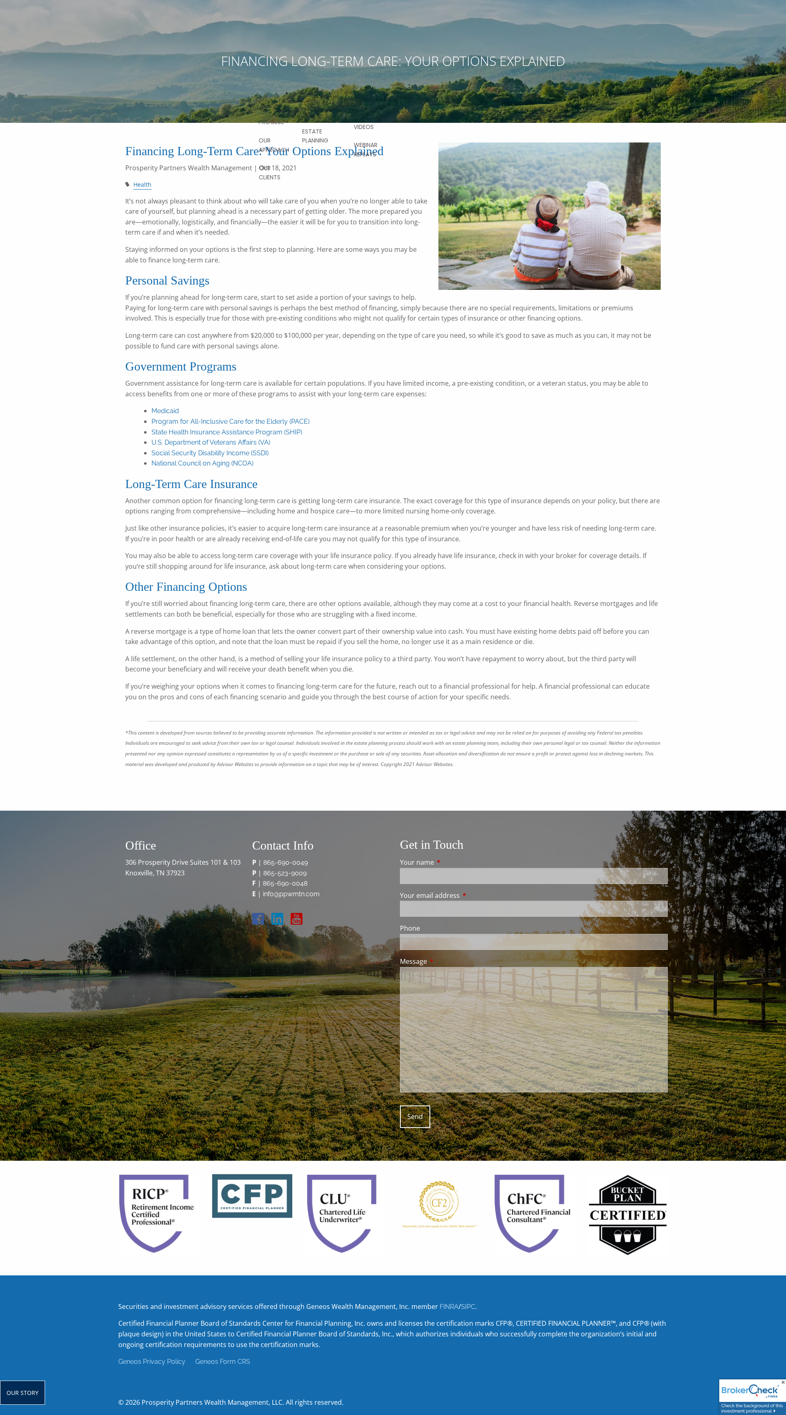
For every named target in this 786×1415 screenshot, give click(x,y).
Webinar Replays (365, 149)
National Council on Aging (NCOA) (203, 463)
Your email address (463, 895)
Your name (450, 862)
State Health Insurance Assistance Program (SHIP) (226, 432)
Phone (410, 928)
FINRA (449, 1307)
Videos (364, 127)
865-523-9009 (285, 873)
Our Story (22, 1393)
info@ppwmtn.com (291, 894)
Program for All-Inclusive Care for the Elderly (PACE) (230, 421)
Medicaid (166, 411)
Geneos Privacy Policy (151, 1361)
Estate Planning (315, 136)
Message (446, 961)
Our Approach (274, 145)
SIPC (468, 1307)
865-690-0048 (285, 883)
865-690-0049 (285, 862)
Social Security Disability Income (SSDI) (210, 453)
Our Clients (269, 172)
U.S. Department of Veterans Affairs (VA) (210, 442)
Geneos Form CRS (222, 1361)
